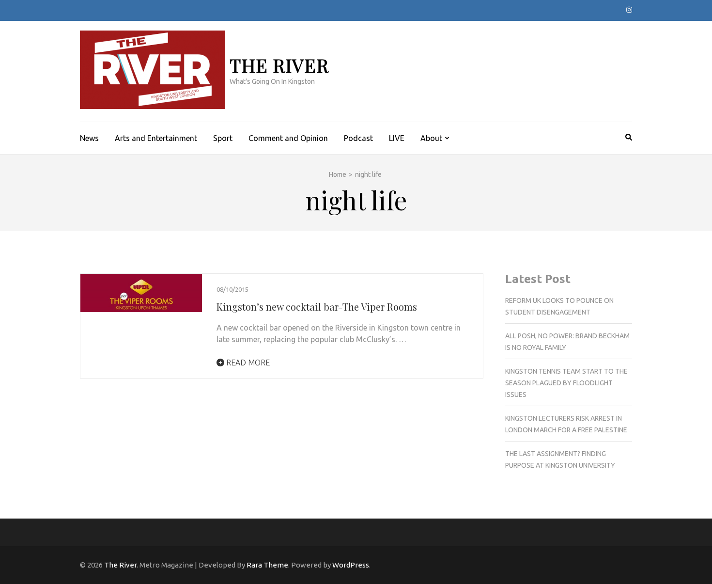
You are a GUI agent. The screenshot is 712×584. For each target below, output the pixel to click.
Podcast (358, 138)
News (89, 138)
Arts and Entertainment (156, 138)
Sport (222, 138)
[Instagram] (629, 10)
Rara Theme (267, 565)
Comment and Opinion (288, 138)
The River (279, 65)
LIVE (396, 138)
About (431, 138)
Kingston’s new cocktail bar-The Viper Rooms (317, 306)
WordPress (350, 565)
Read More (247, 362)
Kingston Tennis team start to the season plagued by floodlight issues (566, 382)
